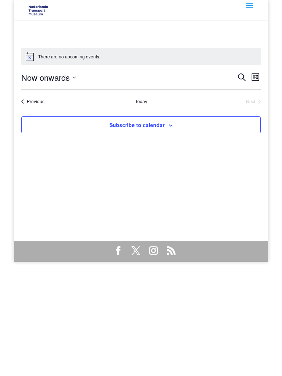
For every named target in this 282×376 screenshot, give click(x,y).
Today (141, 101)
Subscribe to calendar (136, 125)
